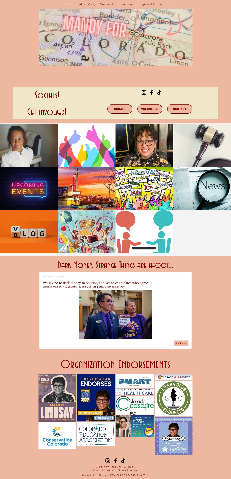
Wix (145, 475)
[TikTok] (159, 92)
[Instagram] (144, 92)
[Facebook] (151, 92)
